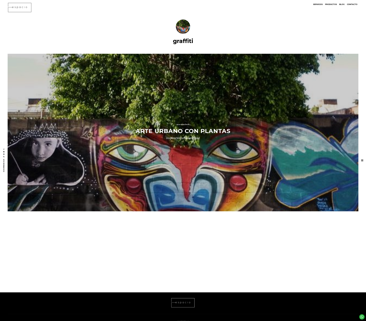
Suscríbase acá (4, 165)
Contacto (352, 4)
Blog (342, 4)
